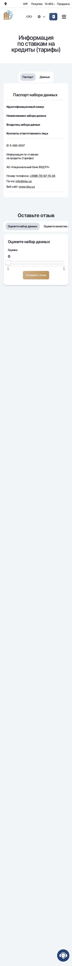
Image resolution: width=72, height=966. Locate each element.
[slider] (8, 262)
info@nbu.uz (24, 181)
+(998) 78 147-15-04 (42, 176)
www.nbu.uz (27, 186)
